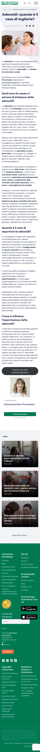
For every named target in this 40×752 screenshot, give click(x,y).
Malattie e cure (26, 587)
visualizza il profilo (20, 417)
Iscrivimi (7, 651)
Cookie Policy (18, 743)
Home (5, 9)
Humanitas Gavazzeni (10, 699)
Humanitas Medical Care (9, 686)
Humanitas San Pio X (9, 682)
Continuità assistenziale (29, 567)
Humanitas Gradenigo (9, 673)
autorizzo (7, 644)
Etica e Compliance (9, 586)
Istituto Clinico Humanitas (7, 677)
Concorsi (5, 573)
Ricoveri (24, 561)
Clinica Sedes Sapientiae (7, 710)
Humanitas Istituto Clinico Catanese (8, 715)
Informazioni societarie (10, 576)
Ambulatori (25, 558)
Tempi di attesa (7, 583)
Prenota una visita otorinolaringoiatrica (20, 371)
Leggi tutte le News (19, 535)
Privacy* (4, 628)
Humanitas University (28, 676)
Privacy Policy (8, 743)
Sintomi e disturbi (27, 580)
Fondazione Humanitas (29, 684)
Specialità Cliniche (8, 567)
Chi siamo (5, 560)
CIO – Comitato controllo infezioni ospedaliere (27, 693)
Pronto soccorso (27, 564)
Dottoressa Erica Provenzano (19, 404)
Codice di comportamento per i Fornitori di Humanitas (9, 591)
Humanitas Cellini (8, 702)
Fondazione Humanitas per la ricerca (29, 680)
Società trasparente (9, 579)
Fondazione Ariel (27, 688)
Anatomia (24, 590)
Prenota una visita (20, 414)
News (10, 9)
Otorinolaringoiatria (10, 82)
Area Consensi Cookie (30, 746)
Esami (23, 584)
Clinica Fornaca (7, 706)
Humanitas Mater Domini (8, 692)
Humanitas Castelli (8, 696)
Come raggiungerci (9, 570)
